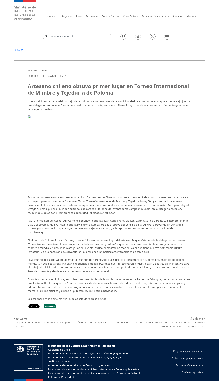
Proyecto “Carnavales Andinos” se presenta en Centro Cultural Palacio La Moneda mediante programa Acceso (161, 322)
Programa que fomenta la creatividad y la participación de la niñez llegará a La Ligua (60, 322)
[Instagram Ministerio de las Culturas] (138, 37)
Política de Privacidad (61, 377)
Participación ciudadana (155, 16)
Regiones (67, 16)
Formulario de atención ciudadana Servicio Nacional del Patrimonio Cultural (94, 373)
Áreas (79, 16)
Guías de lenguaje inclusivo (187, 358)
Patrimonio (92, 16)
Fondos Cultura (110, 16)
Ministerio (52, 16)
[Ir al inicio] (25, 10)
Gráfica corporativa (192, 372)
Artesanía (32, 70)
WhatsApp (50, 306)
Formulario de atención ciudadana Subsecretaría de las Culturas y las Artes (93, 369)
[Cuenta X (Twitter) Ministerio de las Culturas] (153, 37)
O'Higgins (43, 70)
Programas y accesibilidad (188, 351)
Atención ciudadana (184, 16)
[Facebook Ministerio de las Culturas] (123, 37)
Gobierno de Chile (59, 349)
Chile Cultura (130, 16)
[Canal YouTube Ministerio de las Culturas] (167, 37)
